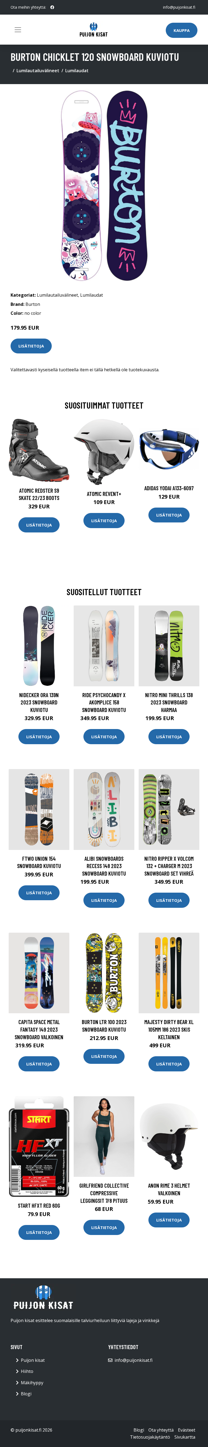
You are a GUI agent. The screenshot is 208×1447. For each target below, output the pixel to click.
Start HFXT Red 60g (39, 1205)
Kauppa (182, 30)
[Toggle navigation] (18, 30)
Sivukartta (184, 1437)
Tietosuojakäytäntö (150, 1437)
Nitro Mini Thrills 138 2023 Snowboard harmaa (169, 702)
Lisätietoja (31, 346)
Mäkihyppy (32, 1383)
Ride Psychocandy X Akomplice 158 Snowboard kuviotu (104, 702)
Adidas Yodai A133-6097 (169, 488)
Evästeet (186, 1430)
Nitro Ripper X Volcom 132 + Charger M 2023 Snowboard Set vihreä (169, 866)
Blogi (26, 1394)
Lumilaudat (77, 71)
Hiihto (27, 1371)
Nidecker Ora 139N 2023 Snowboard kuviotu (39, 702)
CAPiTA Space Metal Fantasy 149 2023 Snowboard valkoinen (39, 1029)
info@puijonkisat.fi (179, 7)
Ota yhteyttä (161, 1430)
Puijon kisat (33, 1360)
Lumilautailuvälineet (38, 71)
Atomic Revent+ (104, 493)
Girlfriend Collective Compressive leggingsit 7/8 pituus (104, 1193)
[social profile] (52, 7)
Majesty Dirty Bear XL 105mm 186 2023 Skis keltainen (169, 1029)
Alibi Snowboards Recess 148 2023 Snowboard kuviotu (104, 866)
